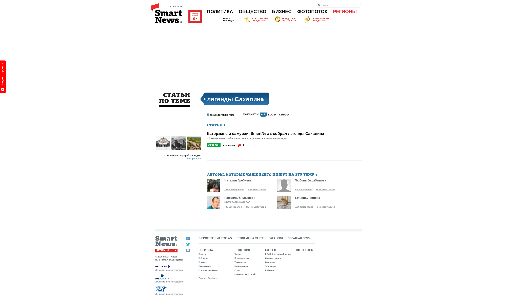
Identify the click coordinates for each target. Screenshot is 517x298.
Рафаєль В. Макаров (239, 197)
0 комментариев (326, 207)
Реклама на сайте (250, 238)
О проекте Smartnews (215, 238)
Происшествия (241, 258)
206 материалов (303, 189)
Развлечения (241, 266)
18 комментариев (325, 189)
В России (203, 258)
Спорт (237, 270)
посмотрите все (193, 158)
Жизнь (237, 254)
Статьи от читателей (244, 274)
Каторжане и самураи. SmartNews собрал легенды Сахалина (265, 133)
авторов (284, 114)
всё (263, 114)
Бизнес (282, 11)
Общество (252, 11)
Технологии (240, 262)
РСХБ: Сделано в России (278, 254)
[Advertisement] (258, 54)
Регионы (345, 11)
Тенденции (270, 266)
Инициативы (205, 266)
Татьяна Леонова (307, 197)
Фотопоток (312, 11)
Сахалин (213, 145)
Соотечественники (208, 270)
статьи (272, 114)
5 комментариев (257, 189)
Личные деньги (273, 258)
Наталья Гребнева (237, 180)
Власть (202, 254)
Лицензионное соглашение (169, 270)
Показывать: (251, 114)
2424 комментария (256, 207)
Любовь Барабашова (310, 180)
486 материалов (233, 207)
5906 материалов (304, 207)
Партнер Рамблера (208, 278)
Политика (220, 11)
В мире (202, 262)
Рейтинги (269, 270)
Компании (270, 262)
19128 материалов (234, 189)
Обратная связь (299, 238)
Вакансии (276, 238)
